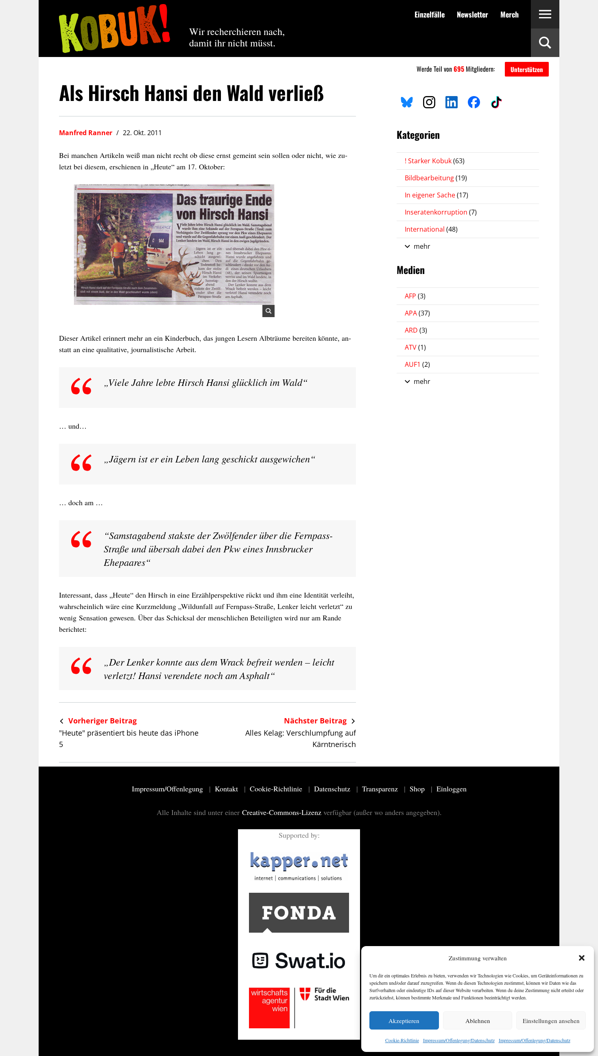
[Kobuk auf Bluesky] (407, 101)
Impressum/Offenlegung (168, 788)
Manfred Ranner (85, 132)
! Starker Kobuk (435, 160)
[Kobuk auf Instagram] (429, 101)
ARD (416, 330)
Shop (418, 788)
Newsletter (472, 14)
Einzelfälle (430, 14)
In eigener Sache (436, 195)
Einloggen (451, 788)
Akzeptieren (403, 1021)
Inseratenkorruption (441, 212)
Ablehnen (477, 1021)
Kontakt (227, 788)
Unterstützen (527, 69)
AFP (415, 295)
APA (417, 313)
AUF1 (417, 364)
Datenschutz (333, 788)
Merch (509, 14)
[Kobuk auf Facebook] (474, 101)
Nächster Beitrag (316, 720)
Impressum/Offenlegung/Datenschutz (459, 1040)
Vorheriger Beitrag (101, 720)
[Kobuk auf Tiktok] (496, 101)
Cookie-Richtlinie (402, 1040)
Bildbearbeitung (436, 177)
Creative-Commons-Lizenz (281, 812)
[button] (582, 958)
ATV (415, 347)
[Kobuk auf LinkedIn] (451, 101)
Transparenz (381, 788)
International (431, 229)
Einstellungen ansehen (551, 1021)
